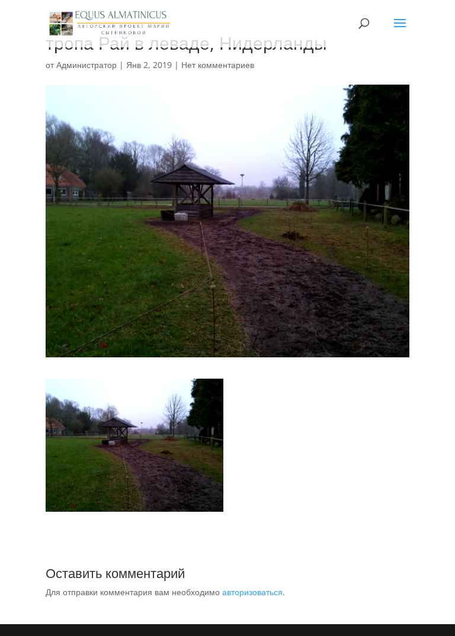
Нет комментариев (217, 64)
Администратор (86, 64)
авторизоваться (252, 592)
